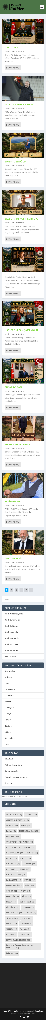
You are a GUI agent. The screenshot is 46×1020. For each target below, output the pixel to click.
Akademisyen (14, 814)
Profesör (12, 896)
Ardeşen (8, 677)
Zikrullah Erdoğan (17, 444)
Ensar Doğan (13, 387)
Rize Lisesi (12, 907)
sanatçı (27, 907)
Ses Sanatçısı (14, 913)
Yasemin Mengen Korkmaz (22, 218)
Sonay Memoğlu (15, 161)
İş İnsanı (12, 953)
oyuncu (11, 891)
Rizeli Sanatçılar (12, 650)
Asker (25, 825)
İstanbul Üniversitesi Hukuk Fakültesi (19, 946)
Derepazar (9, 695)
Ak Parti (31, 814)
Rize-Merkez (27, 902)
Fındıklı (8, 701)
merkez (29, 880)
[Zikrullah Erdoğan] (23, 428)
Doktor (32, 853)
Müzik (29, 885)
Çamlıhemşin (10, 689)
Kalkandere (9, 738)
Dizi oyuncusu (14, 853)
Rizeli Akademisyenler (14, 614)
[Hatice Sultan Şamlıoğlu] (23, 313)
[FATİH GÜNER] (23, 485)
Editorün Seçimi (10, 277)
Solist (26, 918)
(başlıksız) (9, 783)
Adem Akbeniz (14, 558)
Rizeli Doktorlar (11, 626)
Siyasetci (12, 918)
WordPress (39, 1011)
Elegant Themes (9, 1011)
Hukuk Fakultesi (15, 874)
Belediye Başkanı (28, 831)
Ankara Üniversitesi (17, 820)
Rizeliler (7, 51)
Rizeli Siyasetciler (12, 638)
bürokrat (12, 836)
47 (26, 590)
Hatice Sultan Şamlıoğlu (21, 330)
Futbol (11, 858)
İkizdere (8, 726)
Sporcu (11, 923)
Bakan (11, 831)
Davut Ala (11, 47)
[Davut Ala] (23, 31)
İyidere (8, 732)
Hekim (10, 869)
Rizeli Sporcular (11, 644)
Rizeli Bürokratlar (12, 620)
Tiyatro (25, 923)
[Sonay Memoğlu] (23, 145)
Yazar (24, 929)
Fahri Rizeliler (10, 656)
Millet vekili (13, 885)
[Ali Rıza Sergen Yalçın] (23, 88)
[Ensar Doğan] (23, 371)
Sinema (31, 913)
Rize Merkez (10, 671)
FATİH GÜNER (13, 501)
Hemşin (8, 720)
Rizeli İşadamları (12, 632)
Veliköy (11, 929)
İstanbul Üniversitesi (18, 940)
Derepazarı (13, 847)
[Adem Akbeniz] (23, 542)
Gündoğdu (9, 707)
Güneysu (8, 714)
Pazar (7, 744)
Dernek (29, 847)
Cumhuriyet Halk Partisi (19, 842)
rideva (11, 902)
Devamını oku (12, 67)
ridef (26, 896)
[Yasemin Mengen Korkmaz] (23, 202)
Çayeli (7, 683)
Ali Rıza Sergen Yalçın (19, 104)
